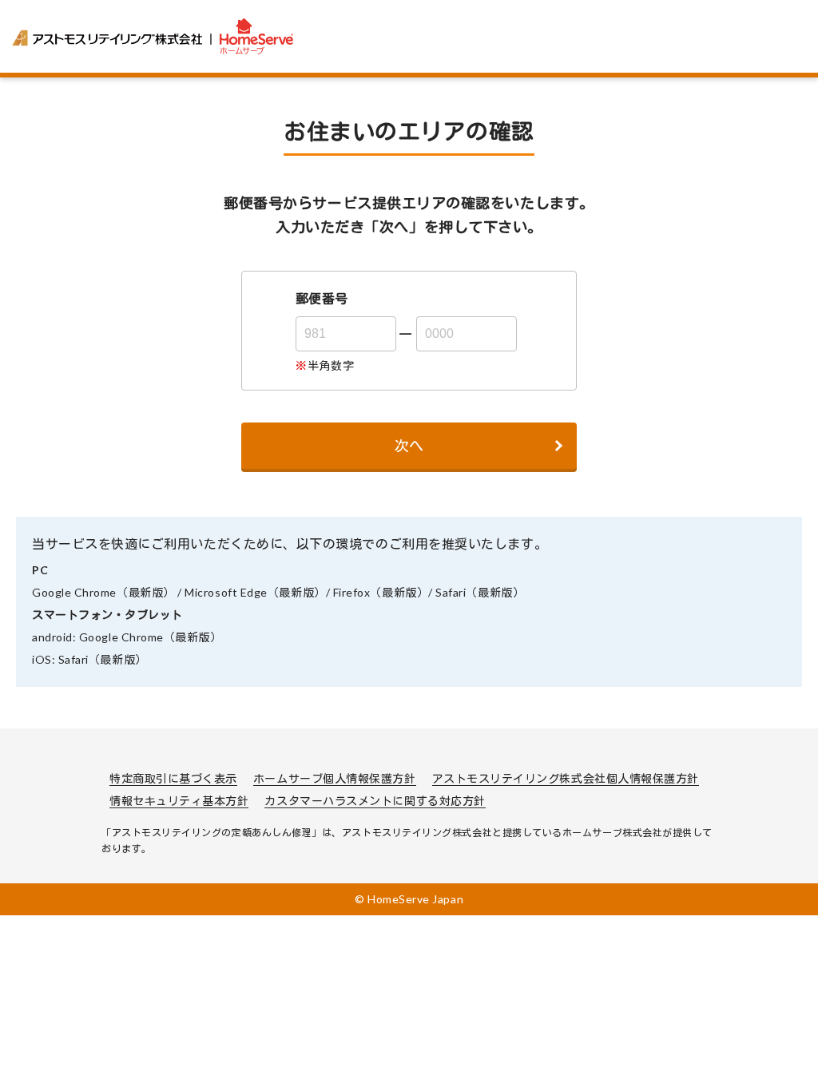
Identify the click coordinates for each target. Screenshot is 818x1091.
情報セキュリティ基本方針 (178, 800)
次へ (409, 445)
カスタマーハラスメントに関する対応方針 (374, 800)
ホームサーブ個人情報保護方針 (334, 778)
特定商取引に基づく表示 (173, 778)
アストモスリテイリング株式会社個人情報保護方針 (565, 778)
